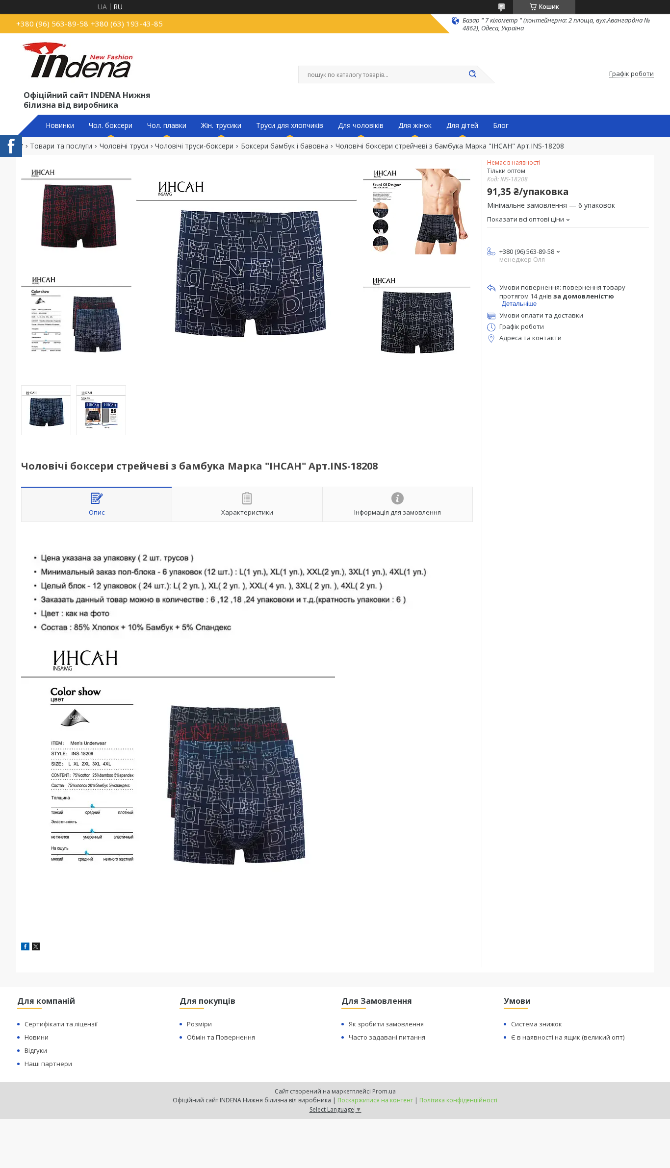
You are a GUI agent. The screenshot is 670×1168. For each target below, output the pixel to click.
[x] (36, 947)
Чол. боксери (110, 125)
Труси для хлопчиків (289, 125)
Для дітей (462, 125)
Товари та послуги (61, 146)
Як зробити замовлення (386, 1023)
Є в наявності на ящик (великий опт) (567, 1037)
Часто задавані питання (387, 1037)
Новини (37, 1037)
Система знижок (536, 1023)
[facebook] (25, 947)
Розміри (199, 1023)
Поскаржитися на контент (375, 1100)
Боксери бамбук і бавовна (285, 146)
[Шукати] (472, 74)
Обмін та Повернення (221, 1037)
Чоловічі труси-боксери (194, 146)
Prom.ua (384, 1091)
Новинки (60, 125)
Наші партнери (48, 1063)
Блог (501, 125)
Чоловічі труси (124, 146)
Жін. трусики (221, 125)
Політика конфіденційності (458, 1100)
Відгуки (36, 1050)
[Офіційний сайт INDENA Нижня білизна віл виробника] (79, 64)
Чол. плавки (166, 125)
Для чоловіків (361, 125)
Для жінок (415, 125)
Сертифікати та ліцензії (61, 1023)
